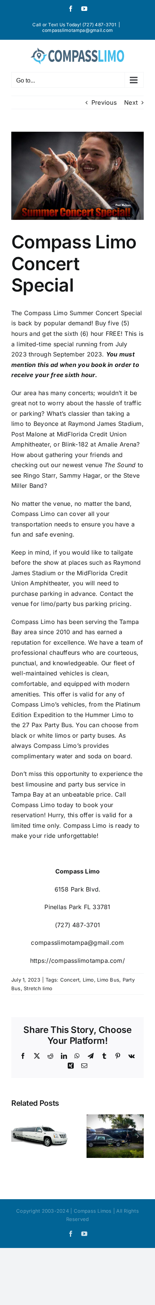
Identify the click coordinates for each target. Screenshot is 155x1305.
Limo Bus (108, 980)
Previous (104, 102)
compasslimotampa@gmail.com (77, 30)
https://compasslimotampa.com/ (77, 960)
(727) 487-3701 (77, 925)
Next (131, 102)
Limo (88, 980)
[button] (17, 1136)
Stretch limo (38, 988)
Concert (70, 980)
